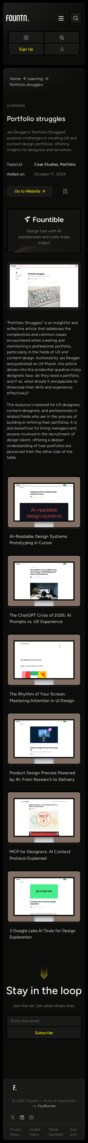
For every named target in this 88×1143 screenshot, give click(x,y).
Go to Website (27, 191)
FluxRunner (47, 1106)
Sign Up (26, 49)
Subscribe (44, 1033)
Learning (16, 105)
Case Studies (46, 164)
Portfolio (68, 164)
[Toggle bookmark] (65, 191)
